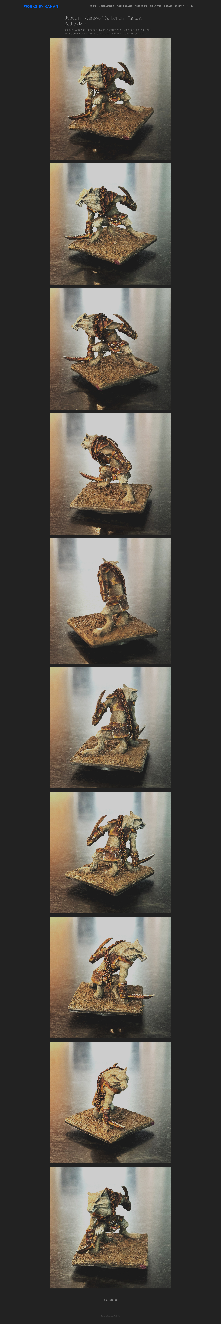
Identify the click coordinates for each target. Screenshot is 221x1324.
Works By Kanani (42, 6)
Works (93, 6)
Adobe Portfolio (114, 1316)
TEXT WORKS (141, 6)
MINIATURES (155, 6)
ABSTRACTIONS (106, 6)
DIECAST (168, 6)
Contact (179, 6)
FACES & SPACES (124, 6)
